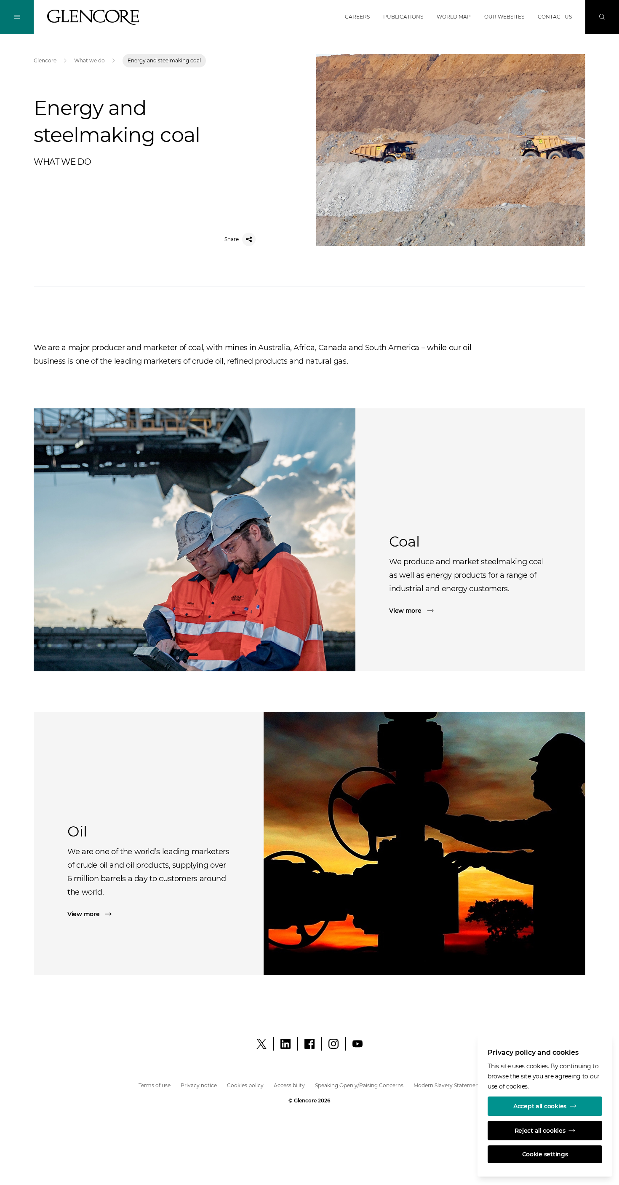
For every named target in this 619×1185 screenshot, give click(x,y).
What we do (89, 60)
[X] (261, 1044)
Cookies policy (245, 1085)
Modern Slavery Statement (447, 1085)
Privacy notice (199, 1085)
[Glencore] (93, 17)
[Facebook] (309, 1044)
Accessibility (289, 1085)
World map (454, 16)
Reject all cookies (540, 1130)
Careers (357, 16)
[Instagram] (333, 1044)
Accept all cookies (539, 1106)
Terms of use (155, 1085)
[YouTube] (357, 1044)
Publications (403, 16)
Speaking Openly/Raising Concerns (359, 1085)
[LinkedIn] (285, 1044)
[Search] (602, 17)
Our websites (504, 16)
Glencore (45, 60)
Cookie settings (545, 1154)
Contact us (555, 16)
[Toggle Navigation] (17, 17)
